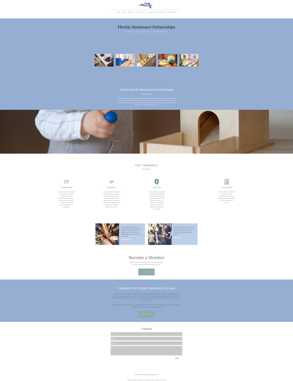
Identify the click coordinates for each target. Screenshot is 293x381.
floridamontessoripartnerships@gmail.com (147, 374)
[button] (130, 12)
